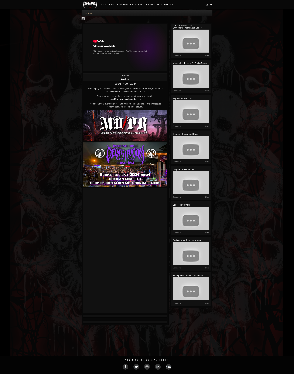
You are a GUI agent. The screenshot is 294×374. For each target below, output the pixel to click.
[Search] (211, 4)
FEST (159, 4)
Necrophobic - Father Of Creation (188, 275)
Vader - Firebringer (181, 204)
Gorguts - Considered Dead (185, 133)
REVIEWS (150, 4)
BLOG (111, 4)
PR (131, 4)
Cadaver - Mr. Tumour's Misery (187, 240)
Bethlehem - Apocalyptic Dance (187, 27)
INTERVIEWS (122, 4)
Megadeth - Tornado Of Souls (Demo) (190, 63)
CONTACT (139, 4)
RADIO (104, 4)
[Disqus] (125, 221)
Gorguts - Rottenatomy (183, 169)
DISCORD (168, 4)
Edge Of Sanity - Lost (182, 98)
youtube (88, 13)
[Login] (207, 4)
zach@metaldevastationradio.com (125, 98)
